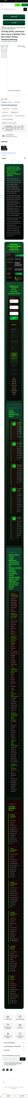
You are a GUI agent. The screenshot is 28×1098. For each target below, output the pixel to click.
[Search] (25, 9)
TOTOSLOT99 (8, 1019)
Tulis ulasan (17, 102)
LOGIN (3, 147)
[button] (8, 66)
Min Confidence (14, 310)
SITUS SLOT (20, 1027)
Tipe (11, 304)
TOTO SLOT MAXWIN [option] (7, 119)
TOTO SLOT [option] (15, 108)
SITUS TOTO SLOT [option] (19, 115)
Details (4, 158)
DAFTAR (4, 149)
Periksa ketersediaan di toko (9, 152)
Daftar (25, 4)
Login (17, 4)
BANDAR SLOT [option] (14, 112)
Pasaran (12, 298)
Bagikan (4, 155)
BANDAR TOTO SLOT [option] (7, 115)
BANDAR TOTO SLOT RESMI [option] (9, 123)
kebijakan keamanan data (15, 1063)
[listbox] (14, 115)
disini (18, 129)
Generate (14, 318)
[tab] (14, 158)
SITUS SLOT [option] (5, 112)
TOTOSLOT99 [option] (5, 108)
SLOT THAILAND (20, 1019)
